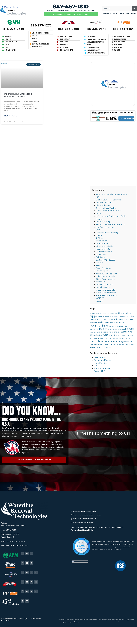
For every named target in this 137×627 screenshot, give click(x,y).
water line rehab (104, 347)
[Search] (134, 8)
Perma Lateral (102, 244)
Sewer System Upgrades (106, 274)
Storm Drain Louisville (105, 279)
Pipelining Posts (103, 249)
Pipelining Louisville (104, 246)
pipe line (127, 326)
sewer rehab (126, 335)
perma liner (99, 325)
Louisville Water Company (107, 233)
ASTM (98, 197)
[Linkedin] (27, 553)
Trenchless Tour (103, 287)
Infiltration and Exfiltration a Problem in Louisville (18, 95)
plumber (129, 329)
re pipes (102, 332)
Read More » (11, 116)
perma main (114, 326)
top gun (128, 338)
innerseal (121, 316)
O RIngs (99, 238)
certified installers (123, 313)
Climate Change (103, 205)
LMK (98, 230)
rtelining (127, 331)
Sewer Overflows (103, 268)
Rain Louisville (102, 257)
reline (95, 332)
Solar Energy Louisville (105, 276)
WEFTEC (100, 298)
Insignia (99, 219)
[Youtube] (31, 553)
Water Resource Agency (106, 295)
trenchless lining (113, 341)
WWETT (99, 301)
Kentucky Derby (103, 222)
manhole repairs (104, 320)
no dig (92, 323)
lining (127, 316)
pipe (121, 326)
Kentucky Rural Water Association (110, 224)
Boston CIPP (99, 371)
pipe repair (115, 329)
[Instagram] (36, 572)
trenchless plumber (105, 344)
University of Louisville (105, 290)
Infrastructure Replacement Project (111, 216)
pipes (122, 329)
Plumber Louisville (104, 252)
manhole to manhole (122, 319)
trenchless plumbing (118, 344)
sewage (99, 263)
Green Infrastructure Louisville (109, 211)
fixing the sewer (103, 316)
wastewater (130, 344)
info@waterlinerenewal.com (15, 541)
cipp (93, 316)
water (93, 347)
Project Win (101, 255)
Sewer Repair (102, 271)
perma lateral (121, 323)
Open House (101, 241)
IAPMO (99, 214)
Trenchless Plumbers (105, 285)
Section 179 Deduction (105, 260)
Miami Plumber (100, 363)
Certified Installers (104, 203)
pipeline (93, 329)
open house (101, 322)
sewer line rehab (116, 335)
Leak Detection (100, 357)
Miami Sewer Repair (102, 368)
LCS (95, 366)
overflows (111, 322)
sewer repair (105, 338)
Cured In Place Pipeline (106, 208)
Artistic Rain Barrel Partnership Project (112, 194)
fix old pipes (113, 316)
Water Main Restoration (106, 293)
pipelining (103, 328)
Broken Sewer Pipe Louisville (108, 200)
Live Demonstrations (104, 227)
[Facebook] (22, 553)
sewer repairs (119, 338)
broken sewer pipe (98, 313)
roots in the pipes (114, 332)
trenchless (100, 282)
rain (91, 332)
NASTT (99, 235)
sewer (98, 265)
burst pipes (110, 313)
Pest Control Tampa (102, 360)
